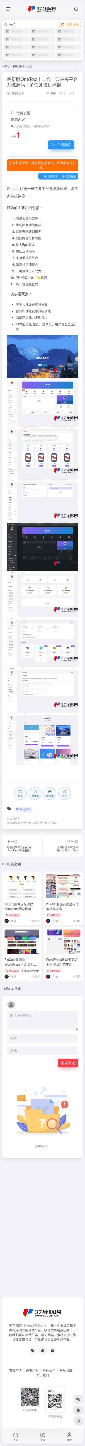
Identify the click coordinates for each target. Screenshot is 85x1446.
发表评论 (68, 1062)
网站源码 (18, 66)
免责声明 (32, 1370)
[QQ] (43, 1350)
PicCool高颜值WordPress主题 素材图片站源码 (21, 964)
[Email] (53, 1350)
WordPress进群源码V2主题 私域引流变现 (62, 962)
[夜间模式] (78, 1421)
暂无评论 (14, 988)
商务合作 (49, 1370)
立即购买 (64, 144)
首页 (7, 66)
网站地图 (65, 1370)
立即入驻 (72, 24)
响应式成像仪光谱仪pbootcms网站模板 (19, 906)
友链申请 (15, 1370)
